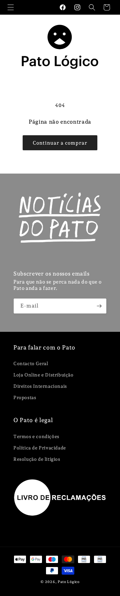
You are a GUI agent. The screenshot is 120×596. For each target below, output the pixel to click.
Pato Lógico (69, 582)
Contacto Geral (30, 363)
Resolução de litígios (36, 459)
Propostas (24, 397)
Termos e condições (36, 436)
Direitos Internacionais (40, 386)
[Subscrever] (99, 306)
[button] (10, 7)
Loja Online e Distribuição (43, 374)
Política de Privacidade (39, 447)
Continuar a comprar (60, 143)
